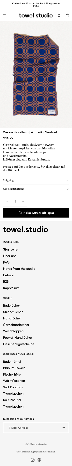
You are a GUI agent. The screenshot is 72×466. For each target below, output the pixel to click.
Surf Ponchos (13, 387)
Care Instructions (13, 188)
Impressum (11, 288)
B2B (6, 281)
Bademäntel (12, 362)
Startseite (10, 249)
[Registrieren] (63, 427)
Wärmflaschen (14, 381)
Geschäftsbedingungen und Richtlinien (36, 451)
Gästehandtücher (16, 325)
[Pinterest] (39, 460)
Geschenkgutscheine (18, 344)
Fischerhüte (12, 374)
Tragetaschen (13, 393)
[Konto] (59, 15)
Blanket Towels (14, 368)
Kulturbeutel (12, 400)
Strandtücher (13, 312)
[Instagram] (32, 460)
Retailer (9, 275)
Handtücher (12, 318)
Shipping (8, 180)
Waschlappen (13, 331)
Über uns (9, 256)
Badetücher (11, 305)
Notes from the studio (19, 269)
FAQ (6, 262)
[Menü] (4, 15)
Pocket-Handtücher (17, 337)
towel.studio (40, 444)
